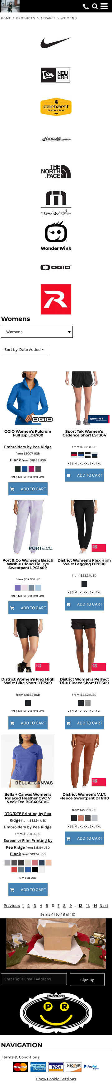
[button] (95, 6)
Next (104, 905)
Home (6, 18)
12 (80, 905)
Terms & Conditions (21, 1057)
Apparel (48, 18)
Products (26, 18)
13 (88, 905)
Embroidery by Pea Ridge (28, 447)
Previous (12, 905)
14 (95, 905)
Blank (15, 460)
